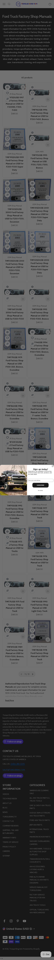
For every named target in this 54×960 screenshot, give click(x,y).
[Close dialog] (53, 466)
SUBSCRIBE (40, 485)
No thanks (40, 490)
